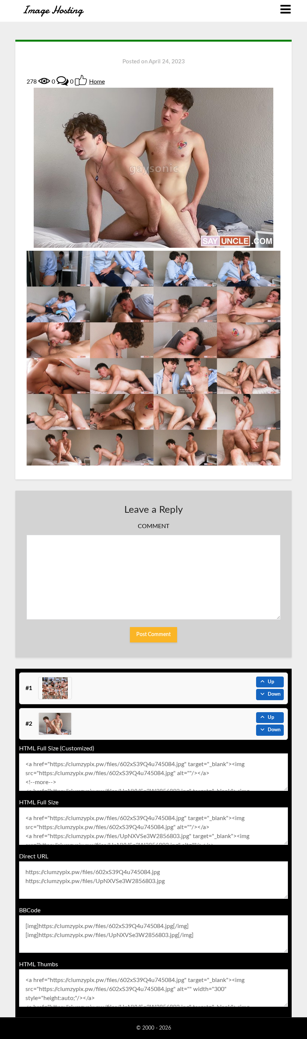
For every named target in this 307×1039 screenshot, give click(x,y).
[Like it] (81, 80)
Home (97, 82)
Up (271, 682)
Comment (153, 526)
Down (274, 694)
